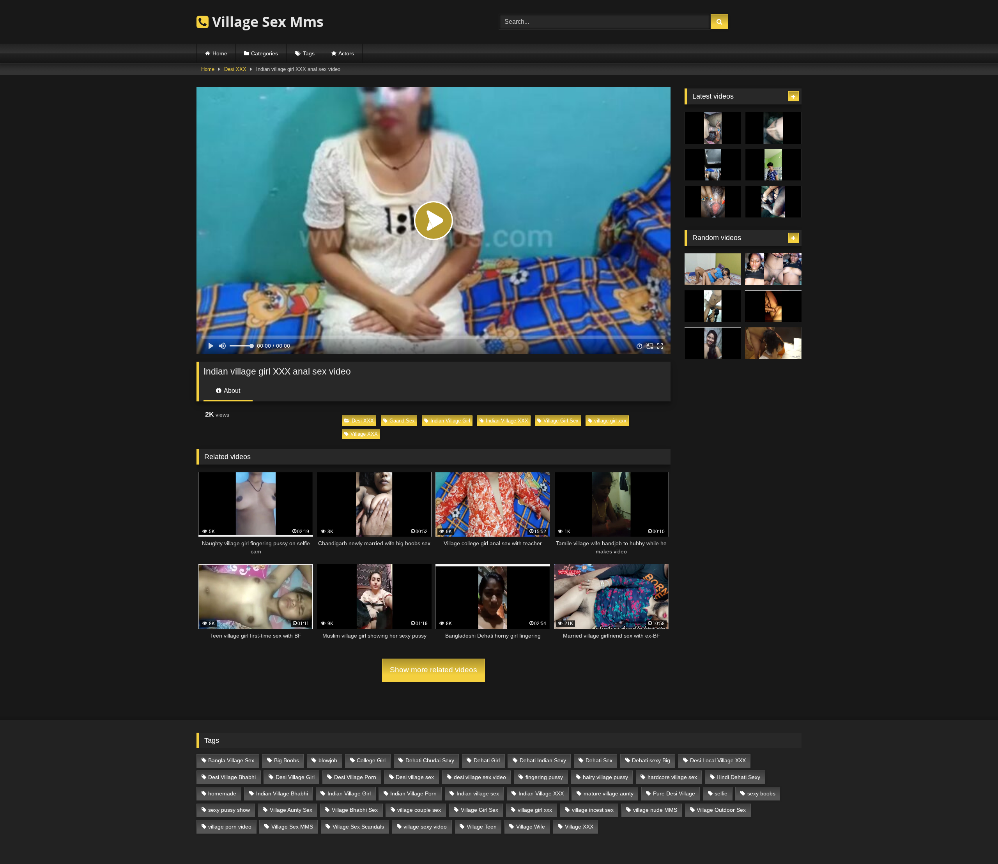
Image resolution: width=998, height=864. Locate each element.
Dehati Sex (599, 760)
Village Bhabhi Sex (355, 810)
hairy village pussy (605, 777)
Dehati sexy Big (651, 760)
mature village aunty (608, 793)
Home (219, 53)
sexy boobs (761, 793)
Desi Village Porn (355, 777)
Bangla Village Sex (231, 760)
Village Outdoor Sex (721, 810)
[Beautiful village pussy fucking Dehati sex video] (773, 306)
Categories (264, 53)
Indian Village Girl (450, 421)
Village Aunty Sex (291, 810)
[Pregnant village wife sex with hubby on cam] (773, 202)
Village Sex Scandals (358, 826)
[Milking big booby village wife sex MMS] (713, 202)
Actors (346, 53)
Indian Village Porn (413, 793)
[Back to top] (973, 840)
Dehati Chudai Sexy (429, 760)
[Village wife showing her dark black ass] (713, 165)
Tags (309, 53)
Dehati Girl (487, 760)
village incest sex (593, 810)
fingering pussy (544, 777)
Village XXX (364, 434)
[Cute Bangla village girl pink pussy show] (713, 343)
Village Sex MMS (292, 826)
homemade (222, 793)
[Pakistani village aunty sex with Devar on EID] (773, 128)
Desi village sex (415, 777)
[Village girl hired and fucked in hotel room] (713, 269)
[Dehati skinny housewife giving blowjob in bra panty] (713, 306)
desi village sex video (480, 777)
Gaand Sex (402, 421)
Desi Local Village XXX (718, 760)
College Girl (371, 760)
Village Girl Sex (561, 421)
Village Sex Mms (266, 21)
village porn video (229, 826)
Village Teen (482, 826)
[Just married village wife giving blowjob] (713, 128)
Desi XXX (235, 69)
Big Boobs (286, 760)
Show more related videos (433, 670)
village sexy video (425, 826)
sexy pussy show (229, 810)
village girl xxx (610, 421)
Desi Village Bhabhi (232, 777)
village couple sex (419, 810)
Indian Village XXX (507, 421)
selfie (721, 793)
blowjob (328, 760)
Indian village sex (478, 793)
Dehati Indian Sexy (543, 760)
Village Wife (530, 826)
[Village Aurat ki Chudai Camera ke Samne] (773, 269)
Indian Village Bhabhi (282, 793)
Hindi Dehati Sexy (738, 777)
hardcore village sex (672, 777)
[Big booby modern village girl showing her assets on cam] (773, 165)
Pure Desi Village (674, 793)
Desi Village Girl (295, 777)
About (231, 390)
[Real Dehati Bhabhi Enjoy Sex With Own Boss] (773, 343)
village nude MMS (655, 810)
